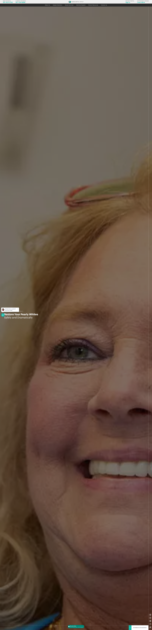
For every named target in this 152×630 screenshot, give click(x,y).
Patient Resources (93, 5)
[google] (150, 615)
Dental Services (69, 5)
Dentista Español (81, 5)
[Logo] (76, 2)
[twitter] (150, 627)
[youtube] (150, 621)
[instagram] (150, 618)
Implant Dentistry (57, 5)
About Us (47, 5)
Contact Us (104, 5)
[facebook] (150, 624)
